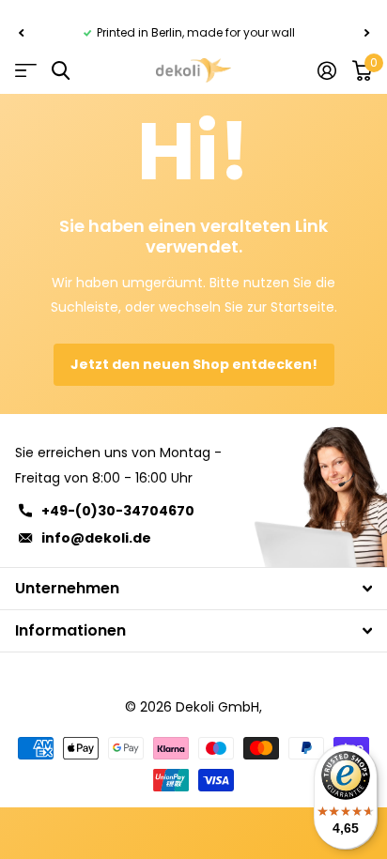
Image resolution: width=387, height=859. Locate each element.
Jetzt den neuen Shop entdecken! (193, 364)
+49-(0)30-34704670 (117, 510)
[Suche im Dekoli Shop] (61, 71)
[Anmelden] (326, 70)
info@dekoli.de (96, 538)
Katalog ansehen (26, 71)
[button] (20, 33)
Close (193, 588)
